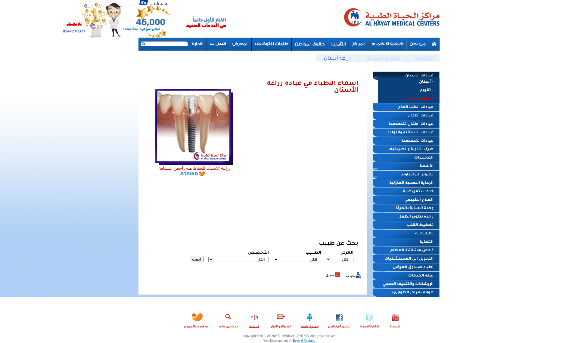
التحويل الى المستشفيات (409, 259)
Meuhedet (196, 320)
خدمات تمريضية (418, 192)
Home (434, 44)
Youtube (395, 320)
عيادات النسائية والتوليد (410, 133)
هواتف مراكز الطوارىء (412, 293)
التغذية (427, 242)
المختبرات (424, 158)
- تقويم (427, 90)
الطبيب (313, 253)
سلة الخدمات (421, 276)
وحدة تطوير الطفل (416, 217)
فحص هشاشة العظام (412, 251)
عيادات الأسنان (383, 58)
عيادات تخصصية (417, 141)
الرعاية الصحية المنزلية (411, 183)
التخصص (258, 253)
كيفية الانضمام (387, 44)
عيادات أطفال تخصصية (411, 124)
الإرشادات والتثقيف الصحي (408, 284)
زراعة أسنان (337, 58)
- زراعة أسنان (421, 99)
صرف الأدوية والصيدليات (410, 149)
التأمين (338, 44)
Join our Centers (310, 320)
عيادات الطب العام (416, 107)
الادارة (197, 44)
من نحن (418, 44)
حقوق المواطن (310, 44)
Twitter (369, 320)
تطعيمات (424, 234)
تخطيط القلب (420, 225)
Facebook (339, 320)
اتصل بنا (218, 44)
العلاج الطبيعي (419, 200)
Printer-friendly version (353, 275)
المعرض (240, 44)
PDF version (333, 274)
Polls (254, 320)
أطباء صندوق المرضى (413, 267)
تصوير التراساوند (417, 175)
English (143, 2)
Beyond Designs (304, 340)
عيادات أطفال (421, 116)
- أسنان (426, 82)
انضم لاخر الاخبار (281, 320)
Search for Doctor (228, 320)
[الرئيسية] (391, 19)
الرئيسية (424, 58)
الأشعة (427, 166)
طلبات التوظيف (271, 44)
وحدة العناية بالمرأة (415, 208)
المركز (347, 253)
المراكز (358, 44)
